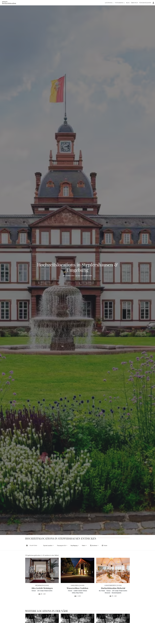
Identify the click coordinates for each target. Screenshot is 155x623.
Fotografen (119, 2)
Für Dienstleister (145, 2)
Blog (128, 2)
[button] (153, 2)
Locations (108, 2)
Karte (105, 545)
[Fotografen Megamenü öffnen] (124, 2)
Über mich (134, 2)
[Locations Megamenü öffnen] (113, 2)
